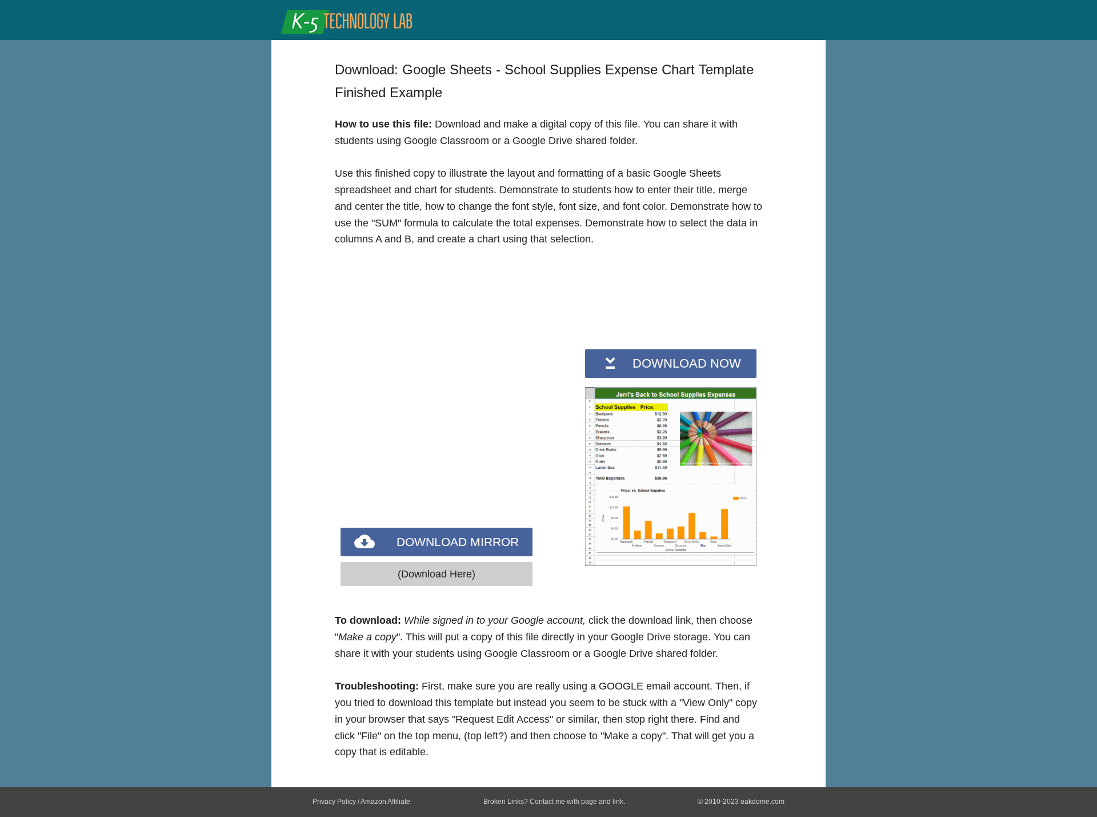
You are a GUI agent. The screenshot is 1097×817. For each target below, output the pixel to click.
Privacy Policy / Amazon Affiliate (361, 802)
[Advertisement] (548, 296)
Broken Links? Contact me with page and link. (554, 802)
